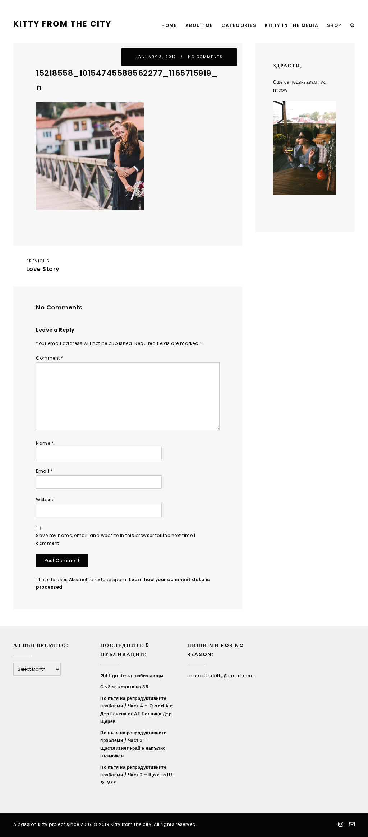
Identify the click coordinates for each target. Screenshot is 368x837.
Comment (50, 358)
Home (169, 25)
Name (45, 443)
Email (44, 471)
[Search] (352, 25)
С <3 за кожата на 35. (125, 687)
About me (199, 25)
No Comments (205, 57)
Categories (238, 25)
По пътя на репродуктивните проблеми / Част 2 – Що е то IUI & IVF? (137, 775)
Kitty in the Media (291, 25)
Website (45, 499)
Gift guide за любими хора (132, 676)
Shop (334, 25)
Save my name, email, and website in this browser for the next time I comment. (115, 539)
